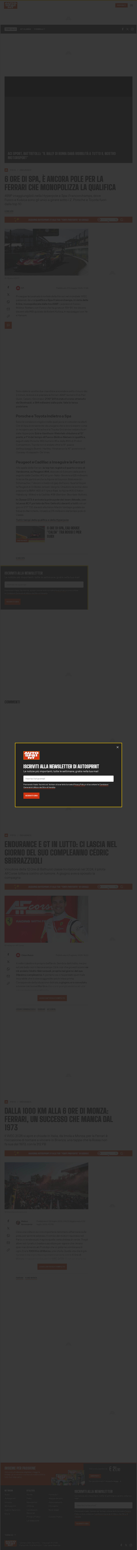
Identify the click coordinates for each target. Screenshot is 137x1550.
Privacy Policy (79, 784)
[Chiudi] (118, 747)
